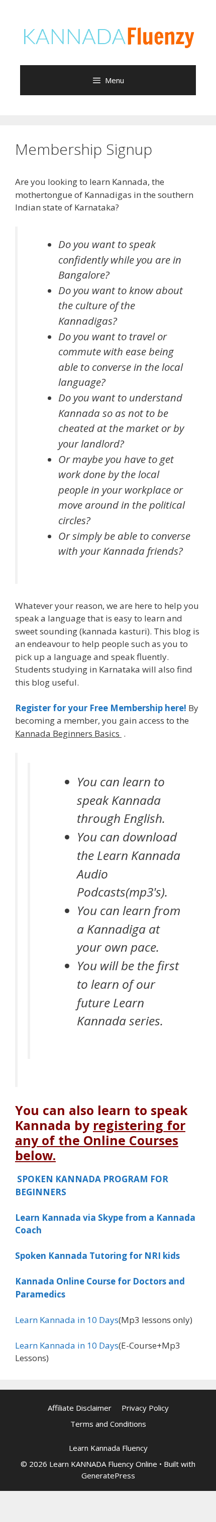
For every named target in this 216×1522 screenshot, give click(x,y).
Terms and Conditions (108, 1424)
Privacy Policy (145, 1408)
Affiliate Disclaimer (80, 1408)
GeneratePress (108, 1475)
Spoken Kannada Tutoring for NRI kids (97, 1255)
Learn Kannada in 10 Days (67, 1320)
